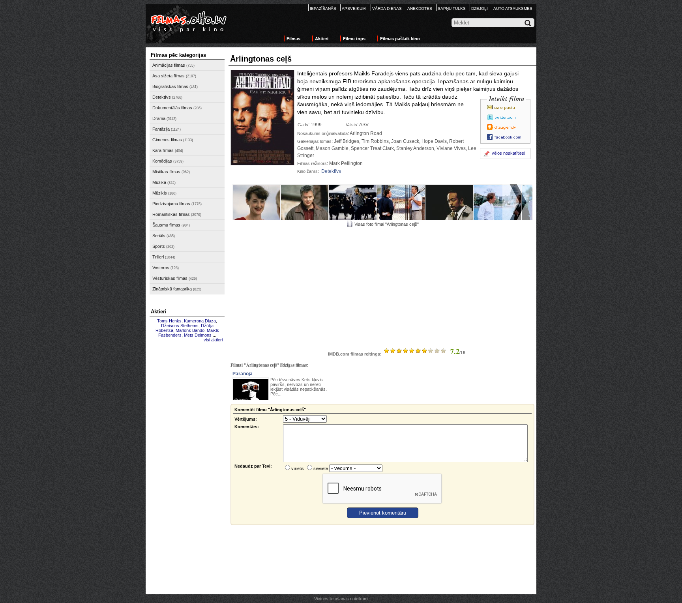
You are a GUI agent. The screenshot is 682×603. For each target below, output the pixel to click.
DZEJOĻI (479, 8)
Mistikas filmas (166, 171)
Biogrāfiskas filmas (170, 86)
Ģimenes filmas (167, 139)
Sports (158, 246)
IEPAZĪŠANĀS (323, 8)
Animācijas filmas (168, 65)
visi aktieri (213, 339)
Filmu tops (354, 38)
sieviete (320, 468)
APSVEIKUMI (354, 8)
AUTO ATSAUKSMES (512, 8)
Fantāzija (161, 129)
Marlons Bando (190, 330)
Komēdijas (162, 161)
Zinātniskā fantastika (172, 289)
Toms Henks (169, 320)
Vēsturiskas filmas (169, 278)
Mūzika (159, 182)
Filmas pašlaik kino (400, 38)
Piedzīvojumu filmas (171, 203)
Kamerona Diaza (200, 320)
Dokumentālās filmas (172, 107)
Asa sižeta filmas (168, 75)
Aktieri (321, 38)
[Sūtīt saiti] (506, 107)
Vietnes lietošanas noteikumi (341, 598)
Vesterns (160, 267)
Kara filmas (163, 150)
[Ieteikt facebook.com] (506, 136)
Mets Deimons (198, 335)
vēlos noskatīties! (508, 153)
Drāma (158, 118)
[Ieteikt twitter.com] (506, 117)
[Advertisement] (187, 464)
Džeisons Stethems (180, 325)
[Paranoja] (250, 391)
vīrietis (297, 468)
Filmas (293, 38)
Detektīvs (161, 97)
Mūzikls (159, 193)
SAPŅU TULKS (452, 8)
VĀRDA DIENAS (387, 8)
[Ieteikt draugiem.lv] (506, 127)
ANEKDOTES (419, 8)
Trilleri (158, 257)
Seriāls (158, 235)
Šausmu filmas (166, 225)
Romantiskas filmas (171, 214)
